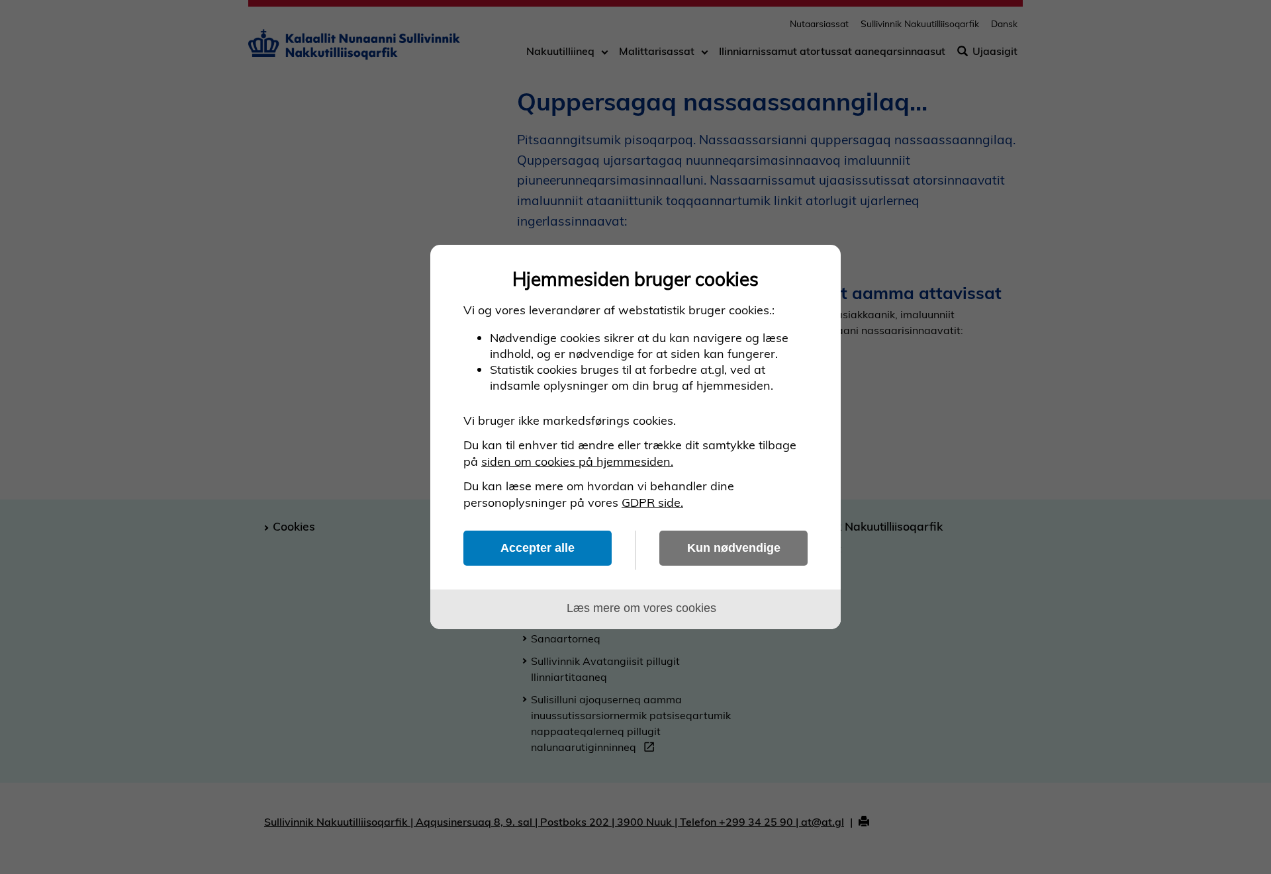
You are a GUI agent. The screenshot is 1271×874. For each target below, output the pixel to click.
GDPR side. (652, 502)
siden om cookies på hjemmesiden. (577, 461)
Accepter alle (537, 547)
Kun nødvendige (733, 547)
